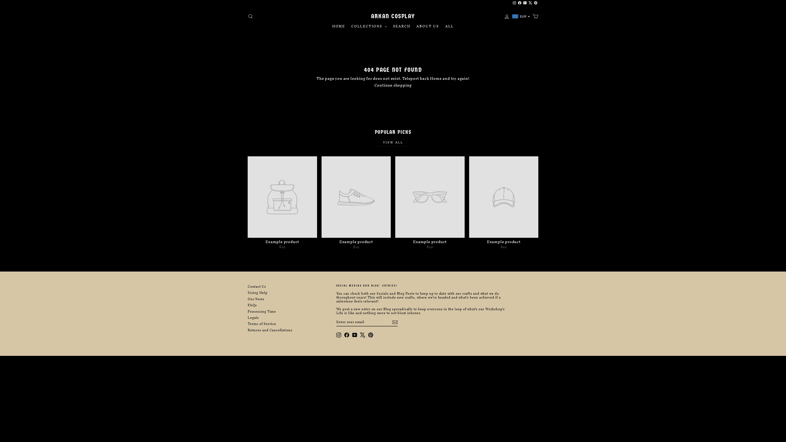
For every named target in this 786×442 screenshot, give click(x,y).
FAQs (252, 305)
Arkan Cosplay (393, 16)
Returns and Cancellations (270, 330)
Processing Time (262, 311)
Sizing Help (258, 292)
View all (393, 142)
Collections (367, 26)
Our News (256, 299)
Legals (253, 317)
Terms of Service (262, 324)
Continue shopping (393, 85)
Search (401, 26)
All (449, 26)
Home (338, 26)
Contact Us (257, 286)
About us (427, 26)
